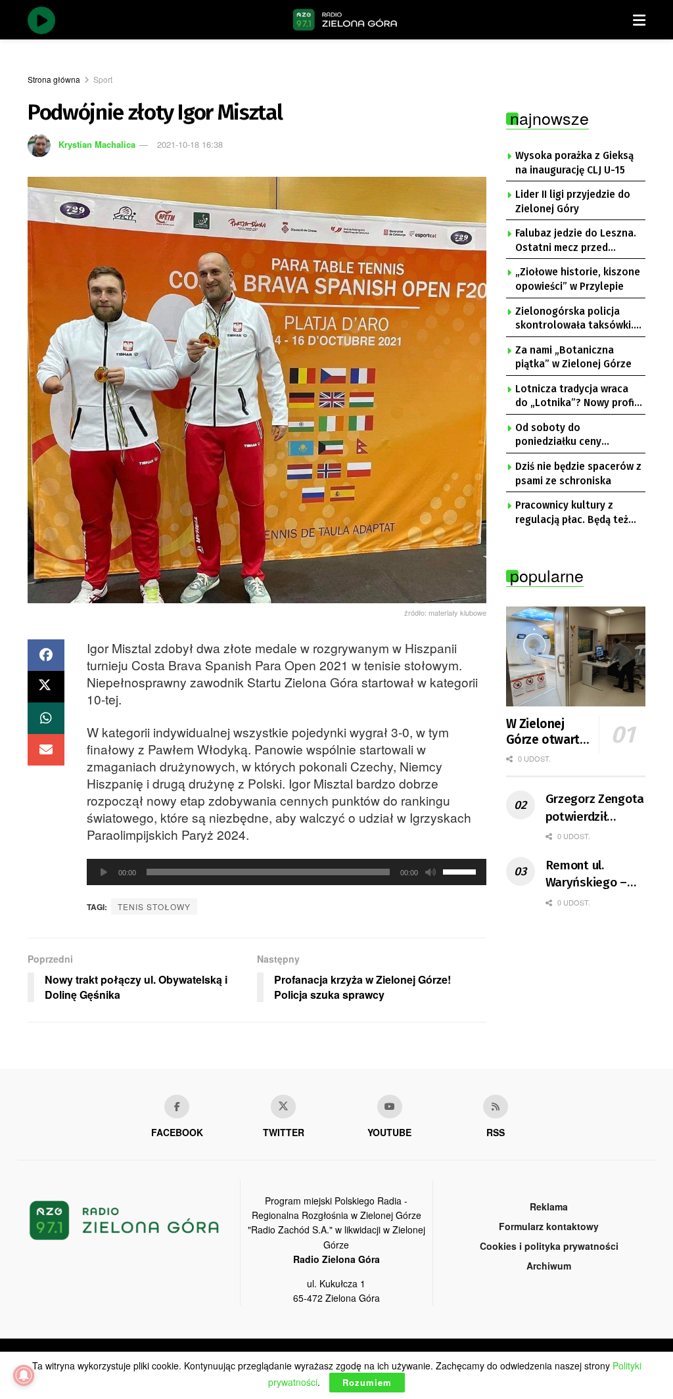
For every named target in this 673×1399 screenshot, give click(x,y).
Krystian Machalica (96, 144)
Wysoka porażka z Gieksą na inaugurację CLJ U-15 (574, 163)
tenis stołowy (154, 906)
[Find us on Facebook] (176, 1106)
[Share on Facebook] (46, 655)
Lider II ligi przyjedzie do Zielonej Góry (572, 202)
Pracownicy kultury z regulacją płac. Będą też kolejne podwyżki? (571, 513)
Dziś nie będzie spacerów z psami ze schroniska (578, 474)
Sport (102, 79)
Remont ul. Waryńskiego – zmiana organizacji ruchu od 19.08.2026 (591, 875)
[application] (286, 872)
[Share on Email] (46, 750)
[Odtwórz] (103, 872)
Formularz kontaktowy (549, 1226)
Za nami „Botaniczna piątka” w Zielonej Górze (573, 357)
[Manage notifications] (23, 1375)
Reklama (549, 1206)
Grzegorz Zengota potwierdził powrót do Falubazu (595, 808)
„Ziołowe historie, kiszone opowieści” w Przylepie (577, 279)
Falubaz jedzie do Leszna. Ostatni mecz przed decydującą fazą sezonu (575, 241)
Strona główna (54, 79)
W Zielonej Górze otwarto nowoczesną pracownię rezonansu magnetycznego (549, 732)
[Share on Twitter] (46, 686)
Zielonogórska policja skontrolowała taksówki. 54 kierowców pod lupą (574, 319)
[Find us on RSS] (495, 1106)
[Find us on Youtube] (389, 1106)
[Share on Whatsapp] (46, 718)
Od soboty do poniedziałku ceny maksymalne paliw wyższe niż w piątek (576, 435)
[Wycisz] (430, 872)
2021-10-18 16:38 (190, 144)
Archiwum (548, 1265)
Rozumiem (367, 1382)
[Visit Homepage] (345, 20)
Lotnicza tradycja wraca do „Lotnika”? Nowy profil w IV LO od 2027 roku (576, 397)
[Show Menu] (639, 19)
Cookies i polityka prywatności (549, 1245)
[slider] (461, 871)
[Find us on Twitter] (283, 1106)
